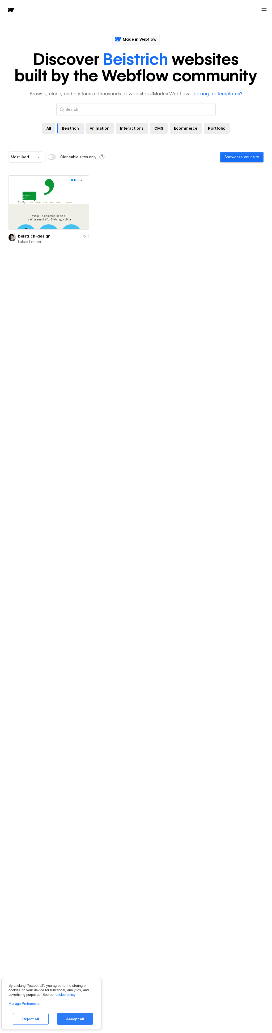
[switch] (52, 157)
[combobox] (25, 157)
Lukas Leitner (29, 242)
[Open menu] (264, 8)
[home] (10, 10)
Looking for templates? (217, 93)
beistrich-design (34, 236)
